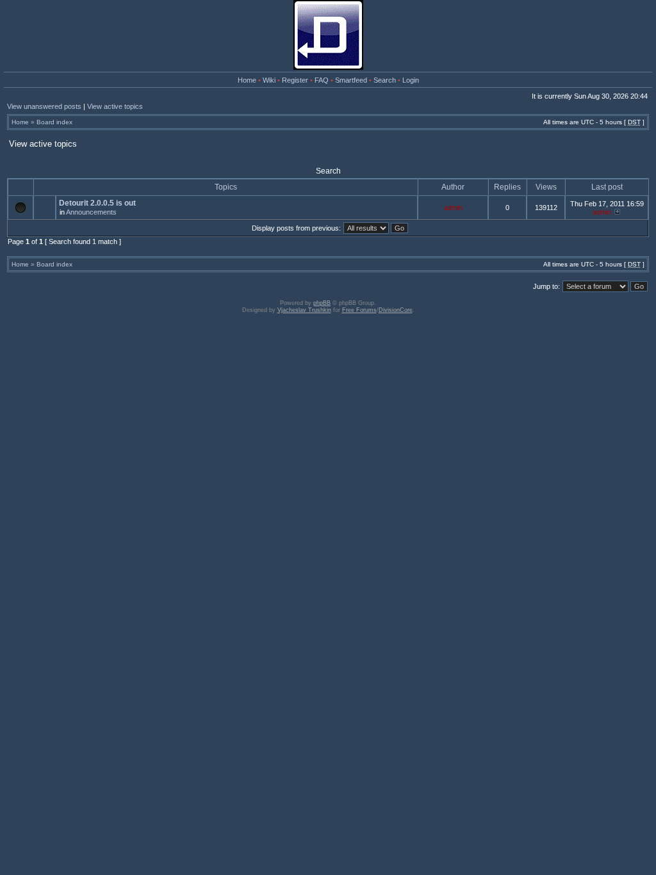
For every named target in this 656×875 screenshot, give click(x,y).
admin (453, 207)
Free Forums (359, 310)
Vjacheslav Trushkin (304, 310)
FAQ (322, 80)
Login (410, 80)
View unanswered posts (44, 106)
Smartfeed (351, 80)
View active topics (115, 106)
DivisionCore (396, 310)
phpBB (322, 303)
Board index (54, 122)
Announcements (91, 212)
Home (247, 80)
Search (384, 80)
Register (295, 80)
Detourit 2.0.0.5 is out (97, 203)
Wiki (269, 80)
